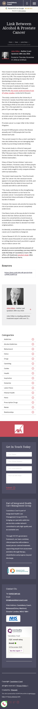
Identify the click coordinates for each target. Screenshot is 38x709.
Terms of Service (12, 696)
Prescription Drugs (11, 402)
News (16, 42)
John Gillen (15, 51)
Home (10, 42)
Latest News (24, 42)
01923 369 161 (14, 594)
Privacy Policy (22, 686)
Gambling (7, 363)
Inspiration (8, 378)
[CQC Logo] (15, 632)
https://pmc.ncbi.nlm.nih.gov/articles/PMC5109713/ (18, 273)
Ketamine (7, 383)
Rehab (6, 407)
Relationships (9, 412)
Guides (6, 368)
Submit (9, 487)
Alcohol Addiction (10, 344)
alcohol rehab (23, 255)
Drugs (6, 359)
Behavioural (8, 349)
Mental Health (9, 393)
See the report (15, 651)
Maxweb (14, 690)
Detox (6, 354)
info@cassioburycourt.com (16, 600)
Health (6, 373)
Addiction (7, 339)
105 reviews (22, 11)
